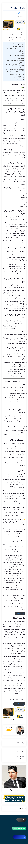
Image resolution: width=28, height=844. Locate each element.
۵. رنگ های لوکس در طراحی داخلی (14, 64)
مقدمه (20, 52)
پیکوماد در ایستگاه (17, 80)
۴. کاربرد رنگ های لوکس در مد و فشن (14, 61)
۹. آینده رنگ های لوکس (15, 74)
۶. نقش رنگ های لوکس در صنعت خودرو (14, 66)
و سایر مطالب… (21, 759)
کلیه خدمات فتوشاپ (14, 16)
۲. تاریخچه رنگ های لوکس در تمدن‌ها (15, 56)
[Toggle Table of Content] (22, 44)
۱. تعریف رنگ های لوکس (16, 53)
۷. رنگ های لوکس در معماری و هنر (14, 69)
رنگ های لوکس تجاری (17, 46)
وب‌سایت (8, 730)
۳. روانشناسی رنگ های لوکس (15, 59)
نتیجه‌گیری (18, 76)
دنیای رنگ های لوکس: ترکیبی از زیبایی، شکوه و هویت (13, 49)
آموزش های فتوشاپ (20, 751)
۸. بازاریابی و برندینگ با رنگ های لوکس (14, 72)
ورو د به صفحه (20, 613)
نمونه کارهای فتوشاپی (20, 756)
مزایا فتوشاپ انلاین (17, 78)
